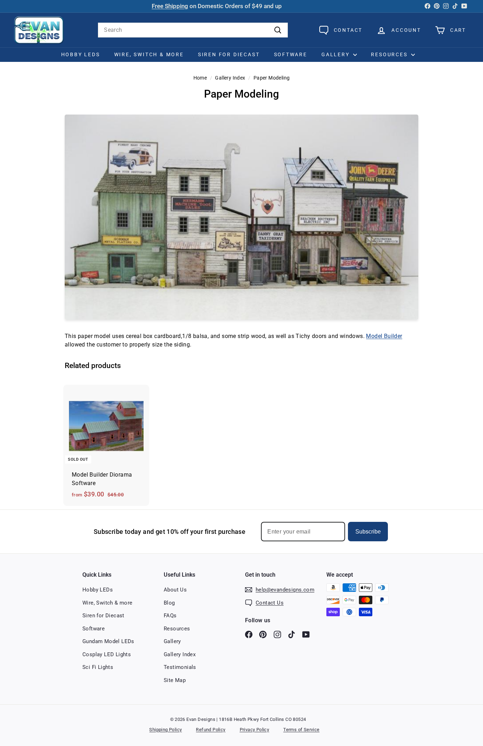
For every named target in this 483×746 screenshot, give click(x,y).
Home (200, 78)
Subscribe (368, 532)
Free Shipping (170, 6)
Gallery (336, 54)
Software (290, 54)
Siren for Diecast (229, 54)
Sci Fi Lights (97, 667)
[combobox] (193, 30)
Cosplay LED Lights (106, 654)
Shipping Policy (165, 729)
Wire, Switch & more (107, 603)
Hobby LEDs (80, 54)
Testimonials (180, 667)
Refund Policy (210, 729)
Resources (390, 54)
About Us (175, 590)
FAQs (170, 615)
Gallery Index (230, 78)
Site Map (175, 680)
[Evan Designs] (39, 30)
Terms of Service (301, 729)
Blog (169, 603)
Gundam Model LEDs (108, 641)
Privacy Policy (254, 729)
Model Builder (384, 336)
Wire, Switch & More (149, 54)
